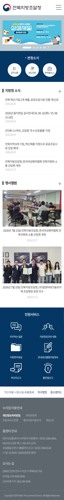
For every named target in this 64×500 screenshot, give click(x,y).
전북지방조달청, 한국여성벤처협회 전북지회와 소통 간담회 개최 (31, 163)
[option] (19, 392)
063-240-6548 (23, 481)
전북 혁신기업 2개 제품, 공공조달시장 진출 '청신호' (32, 100)
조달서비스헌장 (10, 420)
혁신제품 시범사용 (19, 392)
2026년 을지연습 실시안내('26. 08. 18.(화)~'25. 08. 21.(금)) (31, 115)
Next (48, 47)
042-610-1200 (9, 443)
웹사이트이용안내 (32, 420)
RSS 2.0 (50, 420)
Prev (45, 47)
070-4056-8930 (17, 476)
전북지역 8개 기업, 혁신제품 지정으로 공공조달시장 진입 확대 (31, 146)
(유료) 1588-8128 (43, 448)
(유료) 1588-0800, (47, 438)
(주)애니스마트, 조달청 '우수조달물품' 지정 (27, 130)
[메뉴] (58, 7)
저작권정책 (31, 415)
